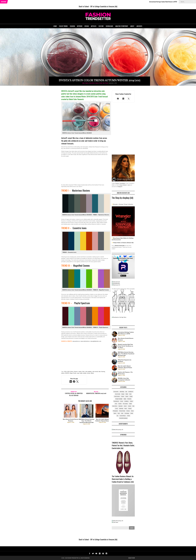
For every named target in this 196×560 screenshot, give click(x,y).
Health (130, 403)
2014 (65, 371)
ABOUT (132, 26)
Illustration (120, 406)
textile (81, 373)
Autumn (76, 371)
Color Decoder (117, 396)
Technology (127, 413)
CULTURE (101, 26)
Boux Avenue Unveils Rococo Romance (164, 2)
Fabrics (87, 83)
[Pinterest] (103, 553)
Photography (115, 410)
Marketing (121, 408)
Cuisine (122, 396)
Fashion (119, 403)
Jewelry (129, 406)
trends (88, 373)
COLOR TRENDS (63, 26)
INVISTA (67, 373)
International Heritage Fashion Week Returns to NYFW (136, 2)
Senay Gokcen (122, 185)
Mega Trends (73, 373)
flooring (103, 371)
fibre (100, 371)
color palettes (88, 371)
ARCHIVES (139, 26)
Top (103, 83)
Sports (115, 413)
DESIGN (87, 26)
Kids (133, 406)
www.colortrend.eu (85, 341)
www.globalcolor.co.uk (95, 341)
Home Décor (92, 83)
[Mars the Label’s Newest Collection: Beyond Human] (102, 417)
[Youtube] (96, 553)
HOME (55, 26)
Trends (106, 83)
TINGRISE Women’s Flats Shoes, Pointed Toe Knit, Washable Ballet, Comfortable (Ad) (123, 445)
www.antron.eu (76, 341)
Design (131, 396)
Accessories (116, 391)
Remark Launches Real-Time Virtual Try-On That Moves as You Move (125, 346)
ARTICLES (93, 26)
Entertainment (116, 401)
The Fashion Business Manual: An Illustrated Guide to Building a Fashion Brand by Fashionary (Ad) (123, 479)
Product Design (122, 410)
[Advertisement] (85, 171)
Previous (58, 415)
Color (83, 83)
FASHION (72, 26)
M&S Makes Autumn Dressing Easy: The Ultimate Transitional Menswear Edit (86, 421)
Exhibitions (126, 401)
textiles (84, 373)
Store (119, 413)
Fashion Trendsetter (120, 183)
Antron (71, 371)
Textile (100, 83)
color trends (95, 371)
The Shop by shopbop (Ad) (122, 197)
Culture (126, 396)
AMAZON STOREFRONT (121, 26)
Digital (125, 398)
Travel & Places (123, 415)
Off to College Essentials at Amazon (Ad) (103, 6)
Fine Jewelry (125, 403)
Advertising (122, 391)
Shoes (132, 410)
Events (121, 401)
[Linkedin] (99, 553)
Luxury (116, 408)
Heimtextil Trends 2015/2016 (96, 393)
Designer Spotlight (118, 398)
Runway (128, 410)
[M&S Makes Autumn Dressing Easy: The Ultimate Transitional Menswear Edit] (86, 417)
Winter (92, 373)
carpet (79, 371)
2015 (68, 371)
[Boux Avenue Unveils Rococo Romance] (71, 417)
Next (112, 415)
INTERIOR (79, 26)
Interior (97, 83)
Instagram (119, 186)
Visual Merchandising (123, 418)
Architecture (130, 391)
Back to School (84, 6)
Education (129, 398)
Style (122, 413)
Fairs (116, 403)
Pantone (129, 408)
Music (126, 408)
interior (63, 373)
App (126, 391)
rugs (78, 373)
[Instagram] (106, 553)
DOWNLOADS (109, 26)
